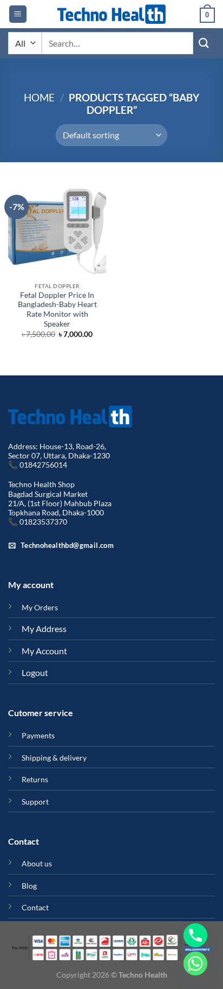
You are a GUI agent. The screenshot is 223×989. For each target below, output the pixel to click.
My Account (44, 651)
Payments (38, 735)
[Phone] (195, 935)
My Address (44, 628)
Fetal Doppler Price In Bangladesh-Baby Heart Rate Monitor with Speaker (57, 309)
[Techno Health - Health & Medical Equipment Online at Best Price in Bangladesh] (111, 14)
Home (39, 97)
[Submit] (204, 43)
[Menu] (18, 14)
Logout (35, 672)
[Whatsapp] (195, 963)
